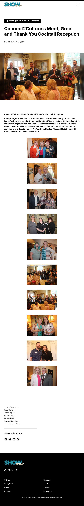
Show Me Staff (9, 42)
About (46, 484)
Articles (7, 480)
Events (6, 487)
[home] (13, 4)
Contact (46, 487)
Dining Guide (9, 484)
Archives (7, 491)
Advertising (48, 491)
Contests (47, 480)
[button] (78, 4)
